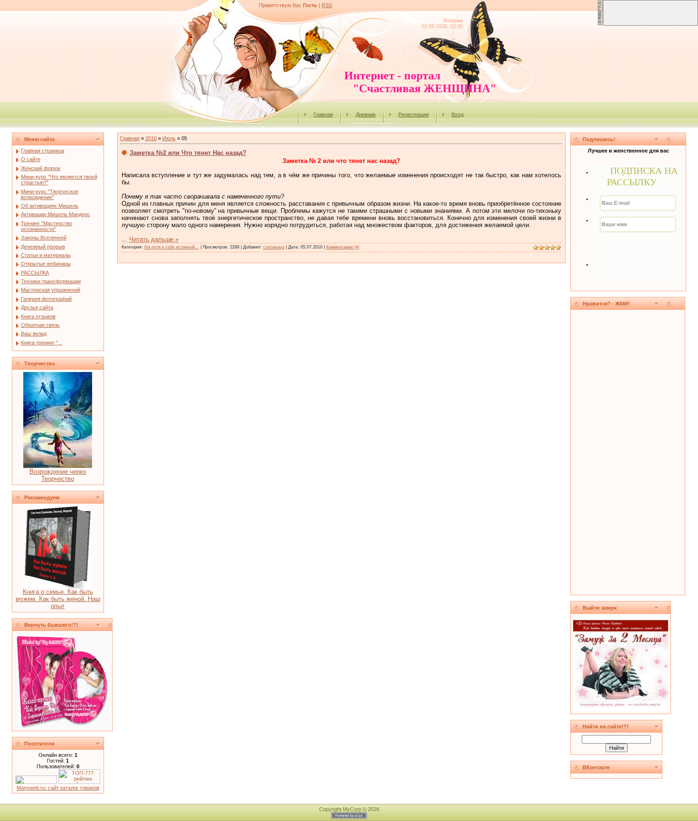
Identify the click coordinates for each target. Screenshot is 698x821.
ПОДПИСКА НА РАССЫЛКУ (642, 176)
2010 (151, 138)
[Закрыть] (600, 24)
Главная (323, 114)
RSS (326, 5)
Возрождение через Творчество (57, 475)
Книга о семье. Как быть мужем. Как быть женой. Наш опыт (58, 599)
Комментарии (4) (342, 247)
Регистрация (413, 114)
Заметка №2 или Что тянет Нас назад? (188, 152)
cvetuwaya (273, 247)
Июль (169, 138)
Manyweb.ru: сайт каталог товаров (58, 788)
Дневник (366, 114)
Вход (457, 114)
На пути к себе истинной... (171, 247)
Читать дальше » (154, 239)
